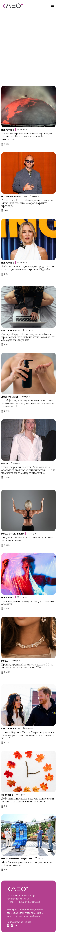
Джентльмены (9, 397)
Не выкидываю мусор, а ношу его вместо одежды (27, 602)
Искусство (7, 130)
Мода (4, 463)
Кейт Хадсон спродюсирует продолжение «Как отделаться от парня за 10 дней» (28, 268)
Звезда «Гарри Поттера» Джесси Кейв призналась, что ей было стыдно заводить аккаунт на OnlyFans (28, 337)
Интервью (7, 196)
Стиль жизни (16, 534)
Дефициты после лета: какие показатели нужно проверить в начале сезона (27, 800)
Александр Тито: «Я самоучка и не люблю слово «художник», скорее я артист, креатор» (27, 203)
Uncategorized (10, 858)
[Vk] (16, 925)
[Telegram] (8, 925)
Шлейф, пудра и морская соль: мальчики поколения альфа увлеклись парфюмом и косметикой (27, 403)
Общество (26, 858)
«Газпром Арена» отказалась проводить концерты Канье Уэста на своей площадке (27, 136)
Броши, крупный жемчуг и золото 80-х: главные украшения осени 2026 (27, 666)
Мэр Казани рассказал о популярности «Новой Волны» (26, 863)
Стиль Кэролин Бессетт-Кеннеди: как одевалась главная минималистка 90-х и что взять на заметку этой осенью (28, 470)
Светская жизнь (10, 330)
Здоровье (7, 795)
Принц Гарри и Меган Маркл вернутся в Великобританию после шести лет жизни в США (27, 735)
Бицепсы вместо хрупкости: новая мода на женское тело (27, 539)
